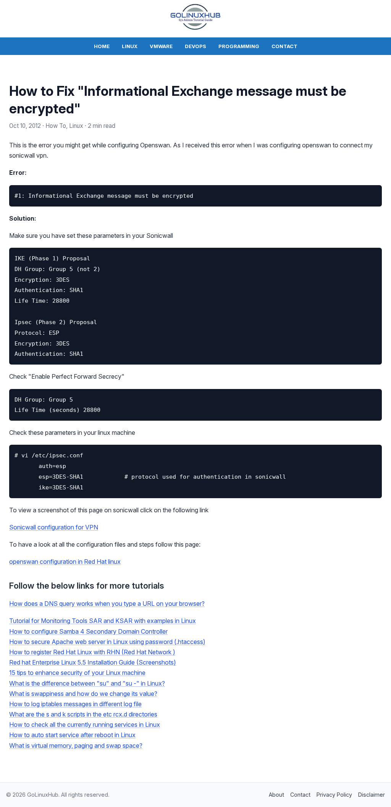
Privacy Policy (334, 794)
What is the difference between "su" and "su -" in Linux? (87, 683)
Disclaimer (371, 794)
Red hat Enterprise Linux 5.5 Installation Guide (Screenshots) (92, 662)
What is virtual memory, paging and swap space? (75, 745)
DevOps (195, 46)
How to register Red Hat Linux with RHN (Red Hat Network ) (92, 652)
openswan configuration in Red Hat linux (65, 561)
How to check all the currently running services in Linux (84, 724)
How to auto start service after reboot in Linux (72, 735)
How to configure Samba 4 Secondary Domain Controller (88, 631)
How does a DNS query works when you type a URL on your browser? (107, 603)
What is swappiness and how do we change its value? (83, 693)
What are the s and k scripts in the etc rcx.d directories (83, 714)
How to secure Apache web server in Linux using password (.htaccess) (107, 642)
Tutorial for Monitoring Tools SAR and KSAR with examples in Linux (102, 621)
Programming (238, 46)
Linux (129, 46)
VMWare (161, 46)
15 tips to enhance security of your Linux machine (77, 672)
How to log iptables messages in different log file (75, 704)
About (276, 794)
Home (102, 46)
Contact (284, 46)
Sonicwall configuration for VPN (53, 527)
